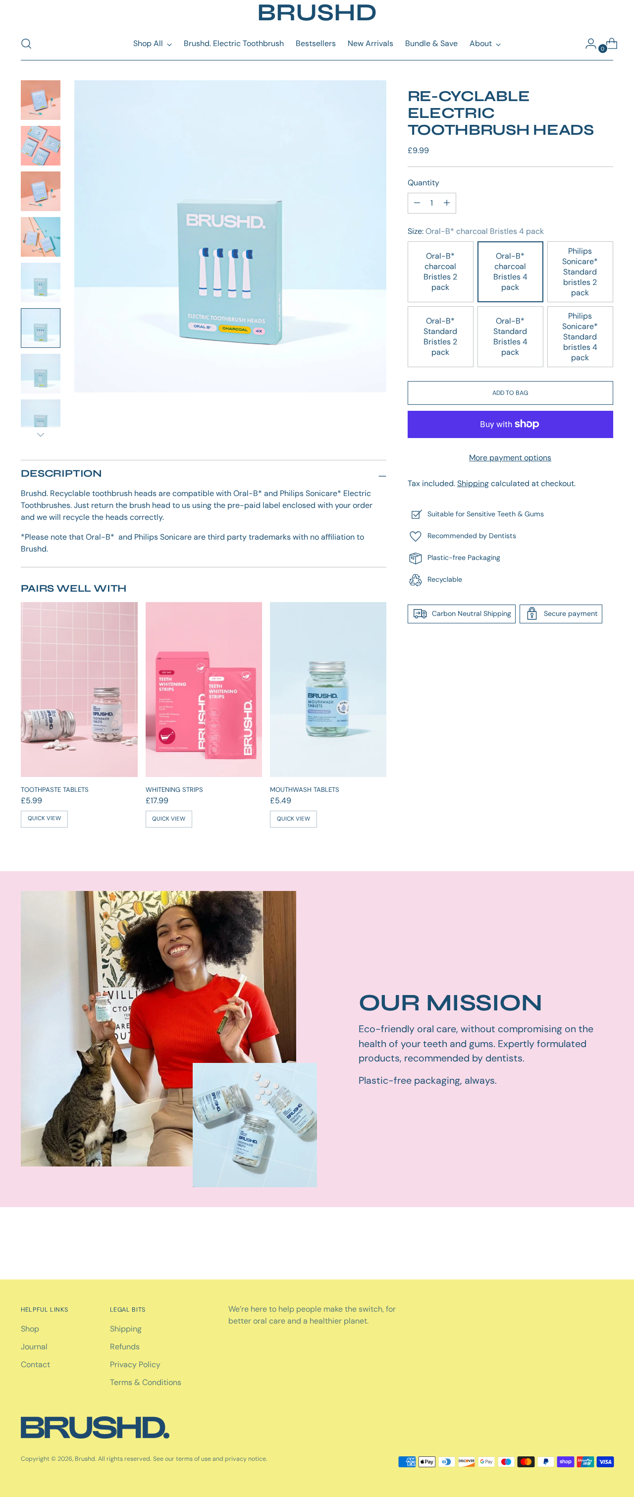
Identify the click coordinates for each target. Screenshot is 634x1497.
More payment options (510, 457)
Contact (35, 1364)
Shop (30, 1329)
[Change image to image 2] (40, 146)
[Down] (40, 434)
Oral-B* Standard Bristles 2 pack (440, 336)
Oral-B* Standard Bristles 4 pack (510, 336)
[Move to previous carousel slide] (582, 1245)
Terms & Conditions (145, 1382)
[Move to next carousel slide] (604, 1245)
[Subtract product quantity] (447, 203)
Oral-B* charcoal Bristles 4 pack (510, 271)
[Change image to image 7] (40, 373)
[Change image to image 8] (40, 419)
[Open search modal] (26, 44)
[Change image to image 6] (40, 328)
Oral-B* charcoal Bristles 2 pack (440, 271)
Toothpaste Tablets (55, 789)
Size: (476, 230)
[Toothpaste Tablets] (79, 689)
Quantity (423, 182)
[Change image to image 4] (40, 237)
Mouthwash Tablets (304, 789)
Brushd (85, 1459)
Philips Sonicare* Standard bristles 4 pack (580, 336)
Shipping (473, 483)
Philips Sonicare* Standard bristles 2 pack (580, 271)
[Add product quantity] (417, 203)
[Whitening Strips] (204, 689)
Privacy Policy (135, 1364)
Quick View (44, 818)
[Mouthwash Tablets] (328, 689)
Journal (34, 1346)
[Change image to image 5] (40, 282)
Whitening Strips (174, 789)
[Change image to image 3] (40, 191)
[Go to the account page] (587, 44)
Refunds (125, 1346)
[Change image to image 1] (40, 100)
